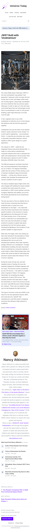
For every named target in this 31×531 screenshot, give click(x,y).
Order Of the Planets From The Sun (16, 446)
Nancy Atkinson (7, 41)
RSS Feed (19, 16)
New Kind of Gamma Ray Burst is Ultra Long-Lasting (17, 472)
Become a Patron (7, 518)
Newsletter (23, 12)
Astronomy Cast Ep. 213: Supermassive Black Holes (13, 458)
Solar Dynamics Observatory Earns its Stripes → (14, 500)
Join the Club (12, 16)
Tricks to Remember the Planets (15, 451)
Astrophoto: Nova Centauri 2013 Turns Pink (17, 465)
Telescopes (8, 43)
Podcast (17, 12)
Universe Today (18, 6)
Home (6, 12)
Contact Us (11, 523)
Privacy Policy (19, 523)
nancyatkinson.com (15, 438)
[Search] (28, 21)
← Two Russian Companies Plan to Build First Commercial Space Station (14, 491)
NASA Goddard (10, 307)
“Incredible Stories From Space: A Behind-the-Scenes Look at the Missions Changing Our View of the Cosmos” (15, 407)
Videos (11, 12)
